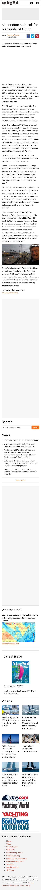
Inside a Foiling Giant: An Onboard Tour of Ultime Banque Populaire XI (30, 723)
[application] (20, 254)
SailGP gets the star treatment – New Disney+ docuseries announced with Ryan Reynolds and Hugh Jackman (21, 463)
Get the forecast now (10, 643)
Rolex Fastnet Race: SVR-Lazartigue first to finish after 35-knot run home (10, 751)
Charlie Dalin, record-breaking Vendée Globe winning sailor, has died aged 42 (19, 445)
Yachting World (13, 35)
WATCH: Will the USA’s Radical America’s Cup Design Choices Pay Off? (30, 780)
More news (20, 480)
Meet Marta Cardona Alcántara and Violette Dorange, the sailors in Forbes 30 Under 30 (20, 471)
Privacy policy (14, 885)
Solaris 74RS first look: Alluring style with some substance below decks (10, 780)
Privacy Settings (25, 885)
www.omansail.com (10, 293)
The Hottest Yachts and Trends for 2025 (29, 749)
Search (35, 427)
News (6, 435)
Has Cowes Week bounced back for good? (21, 440)
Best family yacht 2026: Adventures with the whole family (10, 721)
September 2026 (13, 686)
